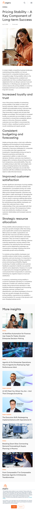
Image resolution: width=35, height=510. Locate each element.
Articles (4, 7)
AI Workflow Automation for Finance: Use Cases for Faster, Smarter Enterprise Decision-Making (16, 336)
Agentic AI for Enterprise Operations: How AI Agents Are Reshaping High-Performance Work (16, 364)
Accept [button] (13, 506)
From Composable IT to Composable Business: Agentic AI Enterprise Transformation (16, 474)
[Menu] (31, 3)
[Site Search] (26, 3)
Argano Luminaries (6, 388)
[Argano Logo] (6, 2)
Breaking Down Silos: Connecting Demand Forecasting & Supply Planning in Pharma (15, 446)
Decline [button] (21, 506)
